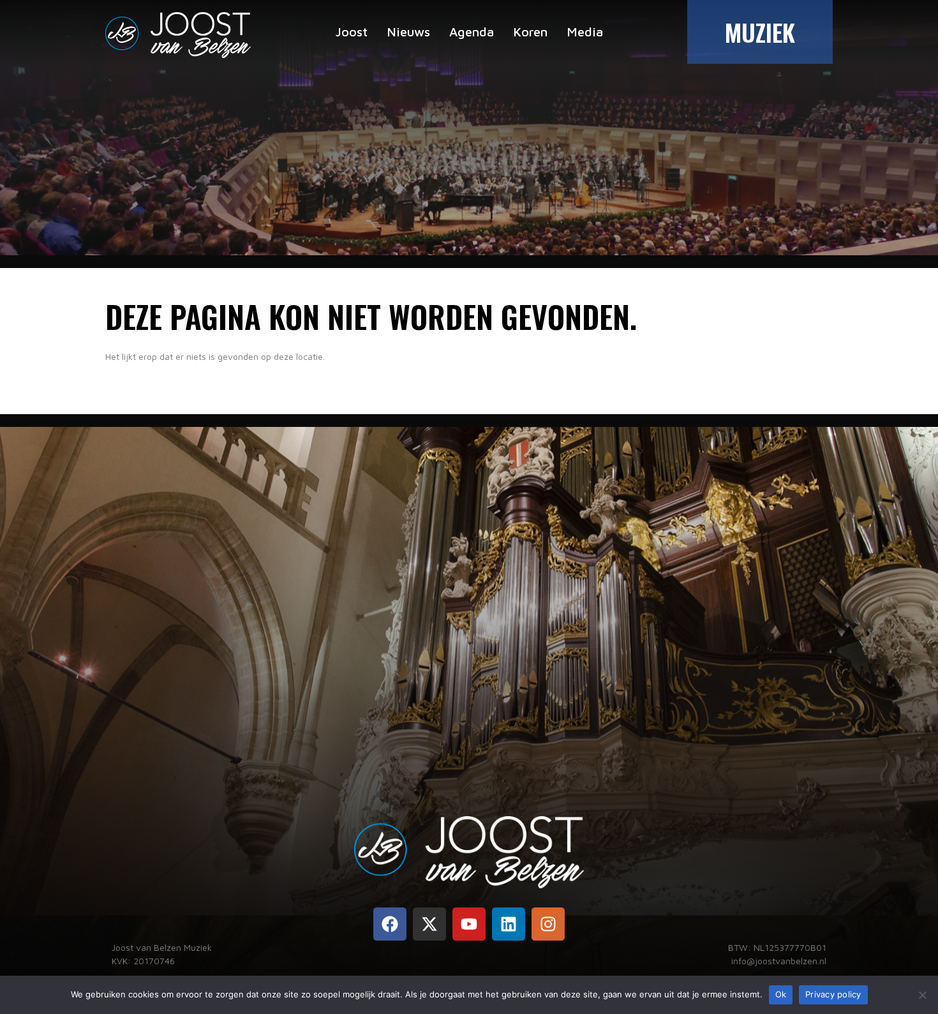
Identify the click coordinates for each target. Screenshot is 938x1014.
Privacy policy (833, 994)
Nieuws (408, 31)
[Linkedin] (508, 924)
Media (585, 31)
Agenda (471, 31)
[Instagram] (548, 924)
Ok (781, 994)
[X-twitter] (429, 924)
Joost (352, 31)
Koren (530, 31)
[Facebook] (389, 924)
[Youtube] (469, 924)
